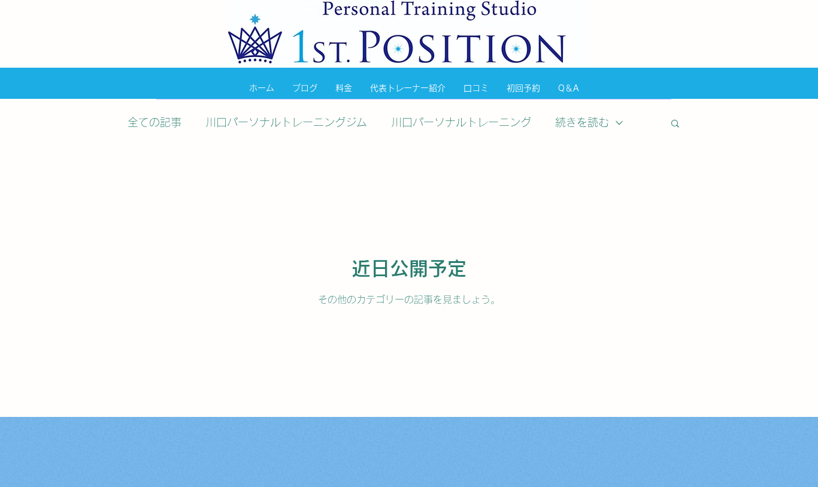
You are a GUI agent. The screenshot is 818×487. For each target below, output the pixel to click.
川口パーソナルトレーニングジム (286, 122)
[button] (675, 124)
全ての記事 (154, 122)
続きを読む (582, 122)
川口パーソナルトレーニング (461, 122)
